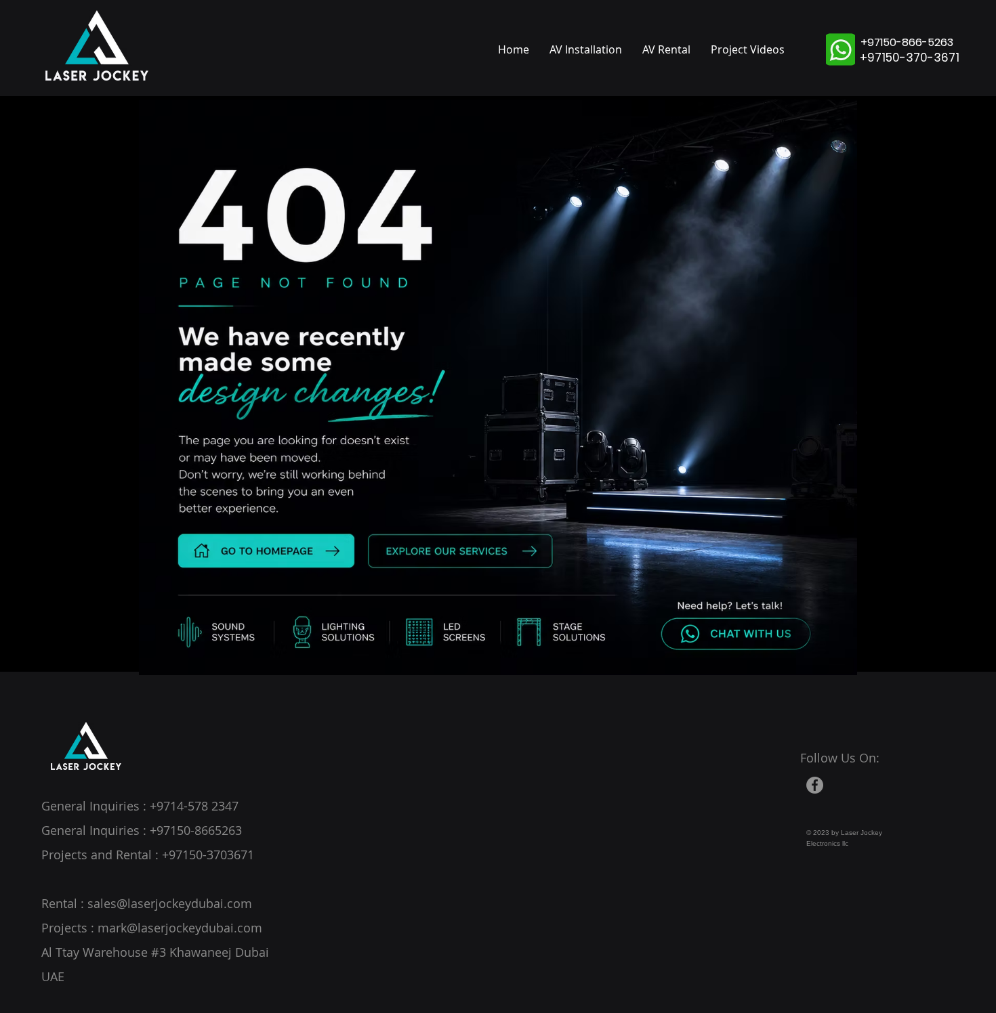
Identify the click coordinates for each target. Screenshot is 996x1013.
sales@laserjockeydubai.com (169, 903)
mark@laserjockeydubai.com (180, 928)
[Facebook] (814, 785)
